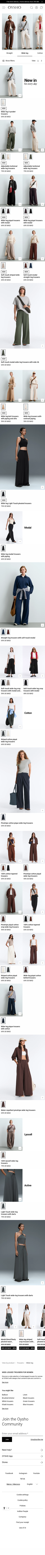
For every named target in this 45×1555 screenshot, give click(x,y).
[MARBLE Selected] (26, 157)
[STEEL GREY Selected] (3, 733)
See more (5, 1382)
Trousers (20, 1363)
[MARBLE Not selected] (8, 157)
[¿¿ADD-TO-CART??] (20, 95)
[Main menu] (4, 7)
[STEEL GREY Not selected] (8, 969)
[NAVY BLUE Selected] (3, 632)
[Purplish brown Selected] (26, 211)
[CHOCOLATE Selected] (26, 868)
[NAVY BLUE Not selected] (30, 265)
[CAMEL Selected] (3, 407)
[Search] (31, 7)
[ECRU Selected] (26, 407)
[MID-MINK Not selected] (8, 682)
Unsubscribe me (37, 1439)
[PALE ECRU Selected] (3, 102)
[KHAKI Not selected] (30, 157)
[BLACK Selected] (3, 211)
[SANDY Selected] (21, 1333)
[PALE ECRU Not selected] (8, 733)
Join (7, 1439)
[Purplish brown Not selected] (8, 211)
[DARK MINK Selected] (3, 1155)
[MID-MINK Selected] (39, 1333)
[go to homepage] (14, 7)
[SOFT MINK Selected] (3, 265)
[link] (36, 7)
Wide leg (29, 1363)
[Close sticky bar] (42, 1)
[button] (41, 7)
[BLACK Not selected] (30, 211)
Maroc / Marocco (13, 1484)
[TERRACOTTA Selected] (26, 265)
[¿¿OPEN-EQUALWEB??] (6, 1508)
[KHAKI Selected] (3, 157)
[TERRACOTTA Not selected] (8, 632)
